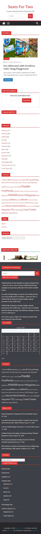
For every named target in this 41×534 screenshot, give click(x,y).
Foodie (4, 137)
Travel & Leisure (7, 165)
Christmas (24, 182)
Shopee (37, 206)
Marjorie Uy (19, 62)
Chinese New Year (15, 182)
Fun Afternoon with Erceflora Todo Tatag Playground (19, 67)
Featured (4, 134)
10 (3, 342)
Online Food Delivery (19, 203)
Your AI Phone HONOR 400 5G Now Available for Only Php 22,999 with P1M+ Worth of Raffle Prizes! (20, 287)
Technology (5, 162)
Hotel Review (5, 200)
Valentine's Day (7, 213)
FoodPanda (7, 190)
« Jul (3, 358)
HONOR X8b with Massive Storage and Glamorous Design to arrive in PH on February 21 (20, 310)
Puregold (35, 203)
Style (3, 159)
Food (19, 187)
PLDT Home (29, 203)
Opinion (4, 152)
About (3, 224)
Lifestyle (6, 58)
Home (32, 191)
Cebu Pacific (5, 182)
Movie (3, 149)
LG (28, 200)
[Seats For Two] (4, 23)
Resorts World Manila (16, 205)
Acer (9, 179)
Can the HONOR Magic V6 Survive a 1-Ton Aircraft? (18, 427)
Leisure (23, 199)
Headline (4, 143)
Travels (32, 209)
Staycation (5, 156)
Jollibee (12, 199)
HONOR (12, 195)
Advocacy (4, 130)
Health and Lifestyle (25, 191)
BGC (24, 180)
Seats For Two (20, 6)
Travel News (5, 168)
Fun (3, 140)
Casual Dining (33, 180)
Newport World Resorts (8, 203)
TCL (13, 209)
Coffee (4, 187)
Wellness (15, 213)
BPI (27, 180)
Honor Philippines (26, 195)
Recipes (3, 206)
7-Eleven (4, 180)
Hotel (37, 195)
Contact (4, 227)
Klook (17, 200)
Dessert (8, 187)
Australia (20, 180)
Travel (26, 209)
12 (14, 342)
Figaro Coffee (13, 187)
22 (30, 346)
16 (36, 342)
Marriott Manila (34, 200)
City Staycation (32, 182)
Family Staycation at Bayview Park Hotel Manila (17, 414)
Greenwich (17, 191)
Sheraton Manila (30, 206)
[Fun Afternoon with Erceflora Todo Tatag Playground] (20, 47)
